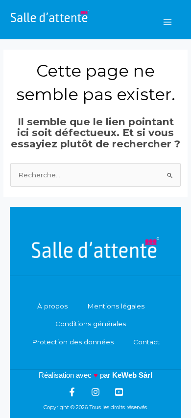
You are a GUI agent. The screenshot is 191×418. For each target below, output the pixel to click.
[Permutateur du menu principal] (168, 22)
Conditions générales (90, 324)
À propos (52, 306)
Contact (146, 342)
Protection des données (73, 342)
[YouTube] (119, 392)
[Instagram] (95, 392)
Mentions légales (115, 306)
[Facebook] (72, 392)
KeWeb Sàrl (132, 375)
